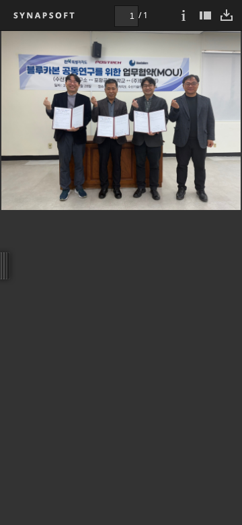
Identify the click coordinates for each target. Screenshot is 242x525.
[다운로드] (226, 15)
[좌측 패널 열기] (205, 15)
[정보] (183, 15)
